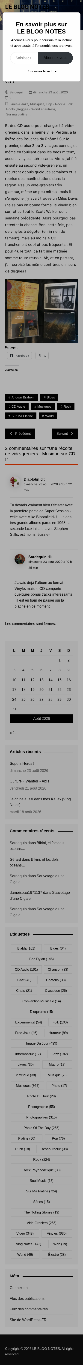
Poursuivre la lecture (41, 71)
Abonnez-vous (55, 58)
